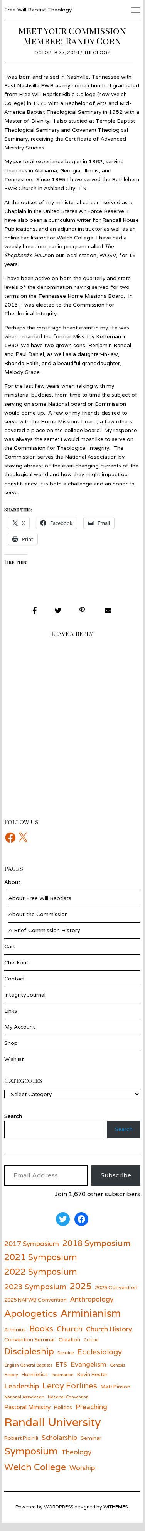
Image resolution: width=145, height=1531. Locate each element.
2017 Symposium (31, 1243)
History (11, 1374)
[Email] (107, 610)
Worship (82, 1467)
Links (10, 1010)
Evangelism (88, 1364)
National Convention (68, 1397)
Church (70, 1328)
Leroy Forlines (69, 1385)
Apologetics (30, 1313)
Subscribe (116, 1175)
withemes (115, 1507)
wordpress (58, 1507)
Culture (91, 1339)
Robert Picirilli (21, 1437)
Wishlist (14, 1059)
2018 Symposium (96, 1243)
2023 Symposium (35, 1286)
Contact (14, 978)
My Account (19, 1026)
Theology (97, 52)
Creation (69, 1339)
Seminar (91, 1437)
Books (41, 1328)
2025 (80, 1286)
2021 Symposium (40, 1256)
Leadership (21, 1386)
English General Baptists (28, 1365)
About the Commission (38, 914)
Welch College (35, 1467)
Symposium (31, 1451)
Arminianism (91, 1313)
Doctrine (65, 1353)
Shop (11, 1042)
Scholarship (59, 1437)
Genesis (117, 1365)
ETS (61, 1364)
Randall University (52, 1422)
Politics (63, 1407)
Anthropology (91, 1299)
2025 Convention (116, 1287)
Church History (109, 1328)
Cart (9, 946)
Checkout (16, 962)
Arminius (15, 1329)
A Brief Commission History (44, 930)
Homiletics (35, 1374)
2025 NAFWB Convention (35, 1299)
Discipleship (29, 1351)
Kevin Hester (92, 1374)
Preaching (91, 1406)
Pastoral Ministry (27, 1407)
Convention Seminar (29, 1339)
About (12, 882)
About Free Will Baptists (39, 898)
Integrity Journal (25, 994)
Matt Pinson (115, 1386)
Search (124, 1129)
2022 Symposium (40, 1271)
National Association (24, 1397)
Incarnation (62, 1374)
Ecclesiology (99, 1351)
